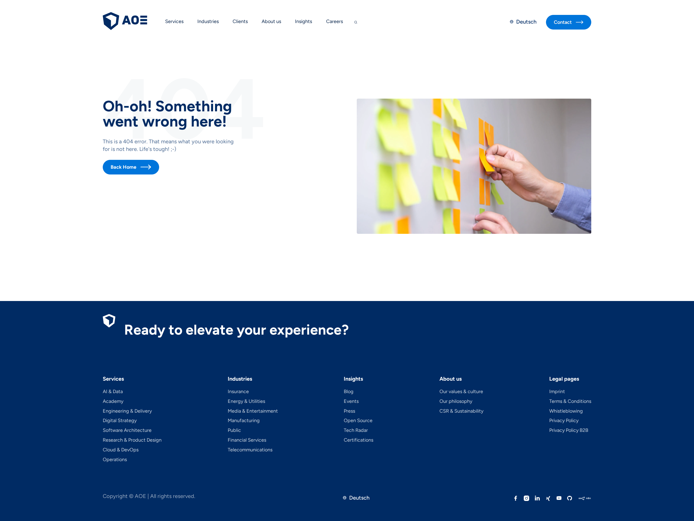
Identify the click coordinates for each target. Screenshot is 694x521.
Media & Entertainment (253, 411)
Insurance (238, 391)
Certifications (358, 440)
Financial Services (247, 440)
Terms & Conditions (570, 401)
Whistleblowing (566, 411)
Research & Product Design (132, 440)
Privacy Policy (564, 420)
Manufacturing (244, 420)
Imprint (557, 391)
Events (351, 401)
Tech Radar (356, 430)
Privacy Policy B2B (568, 430)
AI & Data (113, 391)
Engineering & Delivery (127, 411)
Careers (334, 21)
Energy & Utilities (246, 401)
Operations (115, 459)
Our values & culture (461, 391)
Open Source (358, 420)
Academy (113, 401)
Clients (240, 21)
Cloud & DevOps (121, 450)
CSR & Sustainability (461, 411)
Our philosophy (455, 401)
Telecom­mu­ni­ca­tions (250, 450)
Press (349, 411)
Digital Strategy (120, 420)
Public (234, 430)
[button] (174, 22)
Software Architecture (127, 430)
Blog (349, 391)
